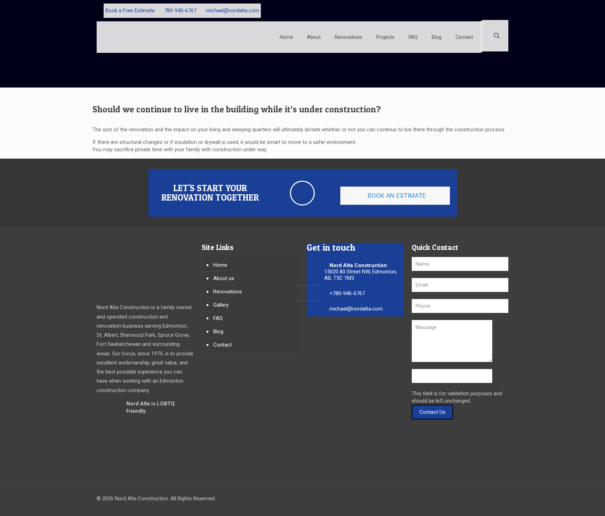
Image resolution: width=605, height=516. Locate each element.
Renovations (227, 291)
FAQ (218, 318)
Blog (218, 331)
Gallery (221, 305)
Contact (222, 345)
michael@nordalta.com (232, 10)
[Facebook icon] (484, 10)
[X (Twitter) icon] (491, 10)
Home (220, 265)
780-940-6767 (180, 10)
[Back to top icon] (501, 499)
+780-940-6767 (347, 293)
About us (223, 278)
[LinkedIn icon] (498, 10)
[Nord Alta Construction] (137, 37)
